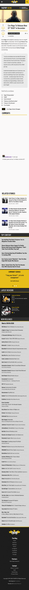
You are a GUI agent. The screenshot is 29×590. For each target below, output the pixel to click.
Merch (14, 546)
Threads (14, 554)
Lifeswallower (5, 428)
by (11, 36)
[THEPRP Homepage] (14, 1)
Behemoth (4, 345)
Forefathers (17, 581)
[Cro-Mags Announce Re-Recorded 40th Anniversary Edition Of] (5, 211)
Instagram (14, 548)
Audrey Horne (5, 342)
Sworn (3, 492)
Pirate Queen (5, 441)
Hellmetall (4, 416)
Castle (3, 352)
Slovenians (4, 482)
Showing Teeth (5, 472)
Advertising (14, 572)
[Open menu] (2, 2)
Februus (3, 387)
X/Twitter (14, 552)
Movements (4, 438)
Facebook (14, 550)
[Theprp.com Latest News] (14, 532)
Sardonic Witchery (6, 456)
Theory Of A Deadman (6, 505)
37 (14, 302)
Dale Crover (4, 362)
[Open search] (27, 2)
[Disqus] (14, 136)
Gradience (4, 399)
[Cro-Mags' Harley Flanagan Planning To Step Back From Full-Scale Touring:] (5, 223)
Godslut (3, 396)
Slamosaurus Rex (6, 475)
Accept (3, 338)
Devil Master (4, 375)
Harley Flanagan (16, 109)
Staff (14, 570)
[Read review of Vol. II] (6, 298)
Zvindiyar (4, 524)
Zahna (3, 521)
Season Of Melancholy (7, 465)
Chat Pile (4, 355)
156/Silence (4, 326)
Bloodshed (4, 348)
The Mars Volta (5, 495)
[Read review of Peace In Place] (6, 310)
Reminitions (4, 453)
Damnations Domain (6, 365)
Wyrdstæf (4, 517)
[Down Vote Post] (3, 33)
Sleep (3, 478)
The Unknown (5, 500)
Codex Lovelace (5, 358)
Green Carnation (5, 402)
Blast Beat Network (14, 561)
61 (14, 312)
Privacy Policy (14, 574)
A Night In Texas (5, 330)
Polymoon (4, 446)
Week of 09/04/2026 (8, 323)
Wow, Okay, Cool (5, 512)
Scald (3, 461)
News (14, 540)
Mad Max (4, 431)
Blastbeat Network (17, 583)
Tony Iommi (4, 509)
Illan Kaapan (4, 419)
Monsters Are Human (6, 435)
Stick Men (4, 485)
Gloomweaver (5, 392)
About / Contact (14, 568)
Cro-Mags (9, 109)
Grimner (3, 413)
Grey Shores (4, 409)
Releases (14, 544)
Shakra (3, 468)
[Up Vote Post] (3, 28)
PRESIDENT (4, 450)
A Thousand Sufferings (7, 335)
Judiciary (4, 424)
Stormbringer (5, 488)
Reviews (15, 542)
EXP (2, 384)
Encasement (4, 379)
